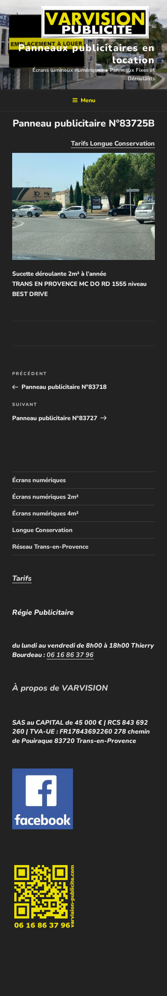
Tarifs (22, 578)
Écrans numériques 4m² (45, 513)
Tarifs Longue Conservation (113, 143)
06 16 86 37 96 (70, 654)
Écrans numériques (39, 480)
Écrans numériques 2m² (45, 497)
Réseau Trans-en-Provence (50, 547)
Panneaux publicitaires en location (86, 54)
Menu (88, 100)
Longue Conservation (42, 530)
